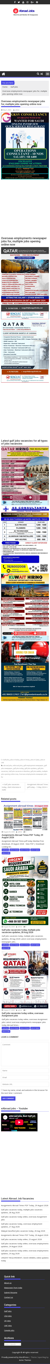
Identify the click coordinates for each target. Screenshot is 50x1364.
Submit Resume (10, 1292)
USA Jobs (8, 1316)
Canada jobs (9, 1330)
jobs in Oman (24, 760)
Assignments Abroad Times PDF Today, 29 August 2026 (24, 1205)
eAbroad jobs (17, 765)
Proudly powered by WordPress (15, 1357)
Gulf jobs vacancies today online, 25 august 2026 (21, 1239)
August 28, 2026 (9, 927)
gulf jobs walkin (35, 771)
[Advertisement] (25, 45)
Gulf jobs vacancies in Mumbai (19, 771)
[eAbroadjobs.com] (3, 74)
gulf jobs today (18, 768)
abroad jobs (7, 765)
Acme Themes (25, 1360)
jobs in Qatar (34, 760)
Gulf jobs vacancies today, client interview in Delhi (11, 787)
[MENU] (47, 74)
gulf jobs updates (31, 768)
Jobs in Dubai (14, 760)
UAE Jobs (8, 1325)
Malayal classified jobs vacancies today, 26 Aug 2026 (23, 1231)
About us (8, 1283)
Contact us (8, 1297)
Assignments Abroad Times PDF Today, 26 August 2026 (24, 1235)
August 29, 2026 (9, 832)
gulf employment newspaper (33, 765)
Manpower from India (13, 1287)
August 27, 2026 (9, 1010)
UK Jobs (7, 1321)
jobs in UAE (6, 853)
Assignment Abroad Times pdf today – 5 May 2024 (37, 785)
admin (17, 110)
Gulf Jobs (6, 760)
